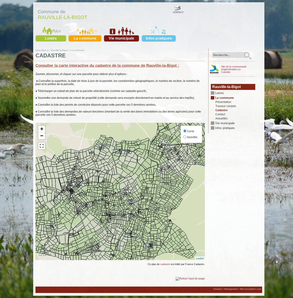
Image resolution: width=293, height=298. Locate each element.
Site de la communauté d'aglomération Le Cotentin (233, 69)
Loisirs (51, 38)
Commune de (51, 11)
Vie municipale (121, 38)
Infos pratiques (159, 38)
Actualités (221, 118)
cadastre (165, 264)
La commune (85, 38)
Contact (220, 114)
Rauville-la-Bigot (62, 17)
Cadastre (221, 110)
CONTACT (178, 12)
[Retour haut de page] (190, 278)
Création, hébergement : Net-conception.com (237, 289)
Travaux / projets (225, 106)
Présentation (223, 102)
